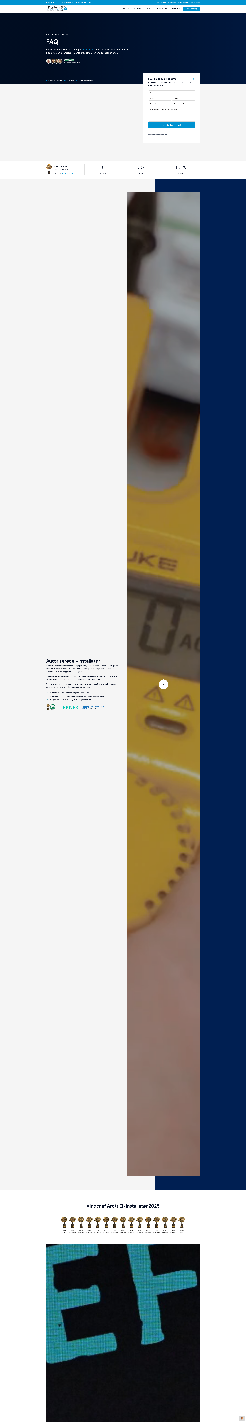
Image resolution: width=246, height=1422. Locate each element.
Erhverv (163, 2)
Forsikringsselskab (183, 2)
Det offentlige (195, 2)
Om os (148, 9)
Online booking (191, 9)
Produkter (137, 9)
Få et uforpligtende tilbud (171, 125)
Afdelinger (125, 9)
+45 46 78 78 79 (67, 173)
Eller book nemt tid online (157, 135)
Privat (157, 2)
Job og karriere (161, 9)
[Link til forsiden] (57, 9)
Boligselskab (172, 2)
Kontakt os (176, 9)
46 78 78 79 (87, 49)
